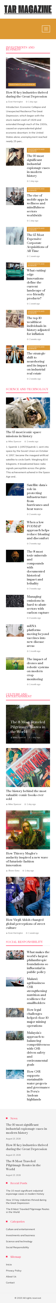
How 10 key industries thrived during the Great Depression (27, 95)
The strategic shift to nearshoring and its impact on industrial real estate (37, 363)
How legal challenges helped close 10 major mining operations (38, 1018)
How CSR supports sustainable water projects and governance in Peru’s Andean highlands (38, 1085)
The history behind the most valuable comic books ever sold (26, 795)
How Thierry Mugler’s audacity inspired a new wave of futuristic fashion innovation (27, 859)
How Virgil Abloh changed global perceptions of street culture (25, 924)
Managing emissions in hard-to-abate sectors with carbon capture (38, 605)
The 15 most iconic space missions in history (23, 434)
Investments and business (22, 84)
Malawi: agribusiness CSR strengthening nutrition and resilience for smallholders (37, 991)
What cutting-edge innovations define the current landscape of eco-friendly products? (37, 284)
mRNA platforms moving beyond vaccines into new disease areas (38, 636)
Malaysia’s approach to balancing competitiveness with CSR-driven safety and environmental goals (38, 1049)
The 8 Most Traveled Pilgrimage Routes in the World (23, 1165)
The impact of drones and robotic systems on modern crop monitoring (38, 669)
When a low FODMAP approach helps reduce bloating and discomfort (38, 530)
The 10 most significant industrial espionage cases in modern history (38, 166)
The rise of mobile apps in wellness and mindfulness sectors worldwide (37, 205)
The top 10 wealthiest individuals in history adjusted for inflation (38, 326)
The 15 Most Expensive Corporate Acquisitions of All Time (37, 243)
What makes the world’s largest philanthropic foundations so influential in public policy (38, 962)
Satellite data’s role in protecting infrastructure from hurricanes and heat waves (38, 497)
